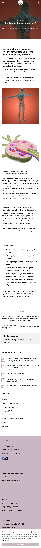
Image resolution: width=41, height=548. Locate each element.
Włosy (3, 426)
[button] (2, 2)
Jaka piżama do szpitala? (16, 373)
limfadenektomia (24, 318)
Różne (3, 422)
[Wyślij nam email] (6, 458)
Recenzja (4, 415)
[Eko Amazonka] (20, 2)
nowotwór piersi (20, 320)
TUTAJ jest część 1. (23, 296)
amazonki (4, 318)
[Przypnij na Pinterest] (23, 311)
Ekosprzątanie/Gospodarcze (11, 403)
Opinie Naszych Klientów (10, 480)
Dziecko (4, 400)
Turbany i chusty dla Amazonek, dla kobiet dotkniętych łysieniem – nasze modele (21, 360)
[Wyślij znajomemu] (20, 311)
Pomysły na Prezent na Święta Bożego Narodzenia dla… (20, 380)
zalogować (16, 340)
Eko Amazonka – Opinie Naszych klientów (22, 385)
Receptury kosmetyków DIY (11, 418)
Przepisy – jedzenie (8, 407)
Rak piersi (20, 20)
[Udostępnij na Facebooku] (18, 311)
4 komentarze (14, 369)
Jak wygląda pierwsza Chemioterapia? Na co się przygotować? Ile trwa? (23, 366)
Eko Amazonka (34, 28)
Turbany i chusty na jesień (30, 326)
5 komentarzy (12, 387)
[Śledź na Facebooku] (3, 458)
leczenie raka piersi (13, 318)
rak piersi (28, 320)
